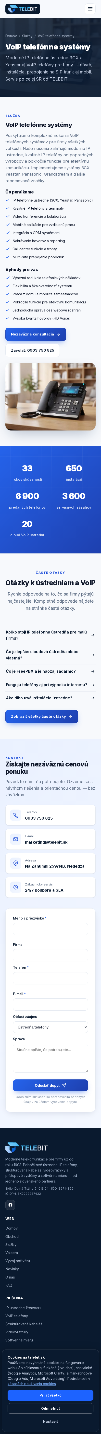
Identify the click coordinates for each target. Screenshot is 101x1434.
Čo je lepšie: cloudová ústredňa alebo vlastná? (42, 654)
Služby (27, 36)
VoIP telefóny (16, 1316)
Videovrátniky (16, 1332)
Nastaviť (50, 1421)
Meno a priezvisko (30, 918)
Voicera (11, 1253)
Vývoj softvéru (17, 1261)
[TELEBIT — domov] (22, 9)
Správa (19, 1039)
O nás (10, 1277)
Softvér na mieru (19, 1340)
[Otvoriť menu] (90, 8)
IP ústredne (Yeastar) (23, 1308)
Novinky (12, 1269)
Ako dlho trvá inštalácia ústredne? (39, 697)
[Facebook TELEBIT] (10, 1205)
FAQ (8, 1285)
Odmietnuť (50, 1408)
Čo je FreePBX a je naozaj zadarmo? (41, 671)
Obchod (12, 1236)
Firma (17, 945)
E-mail (19, 994)
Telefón (21, 967)
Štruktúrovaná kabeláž (23, 1324)
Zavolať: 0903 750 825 (32, 350)
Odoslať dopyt (47, 1085)
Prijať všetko (50, 1395)
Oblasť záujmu (25, 1017)
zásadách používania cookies (32, 1384)
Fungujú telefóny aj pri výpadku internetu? (46, 684)
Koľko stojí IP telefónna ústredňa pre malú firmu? (46, 635)
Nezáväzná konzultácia (32, 334)
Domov (11, 36)
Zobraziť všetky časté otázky (38, 716)
